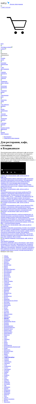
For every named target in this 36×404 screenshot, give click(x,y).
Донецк (6, 285)
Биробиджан (7, 265)
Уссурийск (7, 384)
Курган (6, 306)
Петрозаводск (8, 345)
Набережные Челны (9, 321)
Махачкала (7, 317)
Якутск (6, 400)
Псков (6, 348)
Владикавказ (7, 272)
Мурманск (7, 320)
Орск (5, 341)
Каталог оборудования (16, 4)
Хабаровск (7, 387)
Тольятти (6, 375)
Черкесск (6, 394)
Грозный (6, 282)
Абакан (6, 256)
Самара (6, 355)
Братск (6, 266)
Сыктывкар (7, 369)
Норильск (7, 335)
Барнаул (6, 262)
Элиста (6, 397)
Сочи (5, 364)
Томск (6, 376)
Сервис (3, 48)
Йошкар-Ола (7, 293)
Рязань (6, 354)
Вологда (6, 278)
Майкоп (6, 315)
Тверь (5, 373)
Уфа (5, 385)
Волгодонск (7, 276)
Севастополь (7, 361)
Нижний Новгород (9, 327)
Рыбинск (6, 352)
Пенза (5, 342)
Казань (6, 294)
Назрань (6, 323)
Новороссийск (8, 332)
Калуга (6, 297)
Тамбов (6, 372)
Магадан (6, 312)
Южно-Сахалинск (9, 399)
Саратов (6, 360)
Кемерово (7, 299)
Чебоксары (7, 390)
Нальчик (6, 324)
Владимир (7, 273)
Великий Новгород (9, 269)
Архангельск (7, 259)
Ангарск (6, 257)
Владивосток (7, 270)
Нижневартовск (8, 326)
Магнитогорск (8, 314)
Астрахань (7, 260)
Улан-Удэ (6, 381)
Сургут (6, 367)
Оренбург (7, 339)
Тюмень (6, 379)
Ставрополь (7, 366)
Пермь (6, 343)
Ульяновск (7, 382)
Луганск (6, 311)
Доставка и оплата (6, 47)
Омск (5, 336)
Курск (5, 308)
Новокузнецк (8, 330)
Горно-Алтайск (8, 281)
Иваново (6, 290)
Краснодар (7, 303)
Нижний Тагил (8, 329)
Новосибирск (8, 333)
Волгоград (7, 275)
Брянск (6, 268)
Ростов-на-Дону (8, 351)
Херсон (6, 388)
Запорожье (7, 288)
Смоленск (7, 363)
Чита (5, 396)
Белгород (6, 263)
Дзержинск (7, 284)
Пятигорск (7, 349)
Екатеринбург (8, 287)
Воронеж (6, 279)
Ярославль (7, 402)
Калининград (8, 296)
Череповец (7, 393)
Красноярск (7, 305)
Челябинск (7, 391)
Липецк (6, 309)
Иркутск (6, 291)
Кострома (6, 302)
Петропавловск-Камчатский (12, 346)
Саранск (6, 358)
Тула (5, 378)
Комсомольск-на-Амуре (11, 300)
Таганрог (6, 370)
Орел (5, 338)
